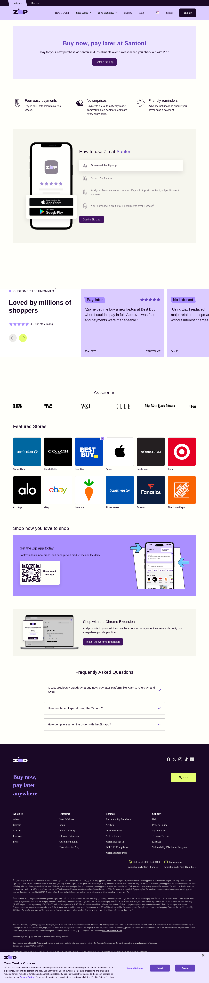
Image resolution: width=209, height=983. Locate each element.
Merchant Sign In (115, 841)
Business (35, 3)
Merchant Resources (116, 852)
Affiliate (110, 825)
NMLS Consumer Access (112, 930)
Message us (175, 862)
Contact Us (19, 830)
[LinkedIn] (192, 759)
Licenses (156, 841)
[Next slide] (23, 338)
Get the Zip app (104, 62)
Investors (17, 836)
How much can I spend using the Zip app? (75, 708)
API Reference (113, 836)
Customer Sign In (68, 841)
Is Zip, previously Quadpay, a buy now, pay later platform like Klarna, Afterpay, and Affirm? (101, 690)
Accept (185, 968)
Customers (17, 3)
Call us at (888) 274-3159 (146, 862)
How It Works (66, 819)
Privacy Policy (159, 825)
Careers (17, 825)
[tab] (131, 165)
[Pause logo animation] (190, 406)
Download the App (69, 847)
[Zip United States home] (20, 13)
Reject (160, 968)
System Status (159, 830)
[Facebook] (168, 759)
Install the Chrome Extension (103, 641)
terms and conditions (24, 889)
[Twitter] (174, 759)
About (16, 819)
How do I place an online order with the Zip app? (79, 724)
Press (15, 841)
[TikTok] (186, 759)
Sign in (169, 12)
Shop (62, 825)
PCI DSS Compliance (117, 847)
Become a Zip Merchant (118, 819)
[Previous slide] (13, 338)
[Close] (203, 955)
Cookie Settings (135, 968)
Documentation (114, 830)
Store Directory (67, 830)
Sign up (188, 12)
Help (154, 819)
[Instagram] (180, 759)
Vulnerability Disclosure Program (169, 847)
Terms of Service (161, 836)
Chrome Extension (69, 836)
